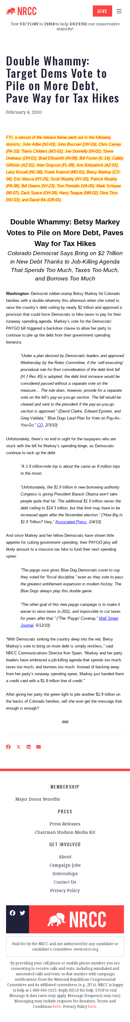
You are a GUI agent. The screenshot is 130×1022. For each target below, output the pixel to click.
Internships (65, 873)
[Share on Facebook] (8, 747)
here (57, 1006)
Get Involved (65, 844)
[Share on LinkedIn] (28, 747)
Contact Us (65, 882)
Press (65, 811)
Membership (65, 786)
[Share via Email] (38, 747)
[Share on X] (18, 747)
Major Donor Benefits (37, 799)
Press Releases (65, 824)
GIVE (102, 11)
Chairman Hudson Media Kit (65, 832)
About (65, 856)
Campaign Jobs (65, 865)
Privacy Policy (65, 890)
